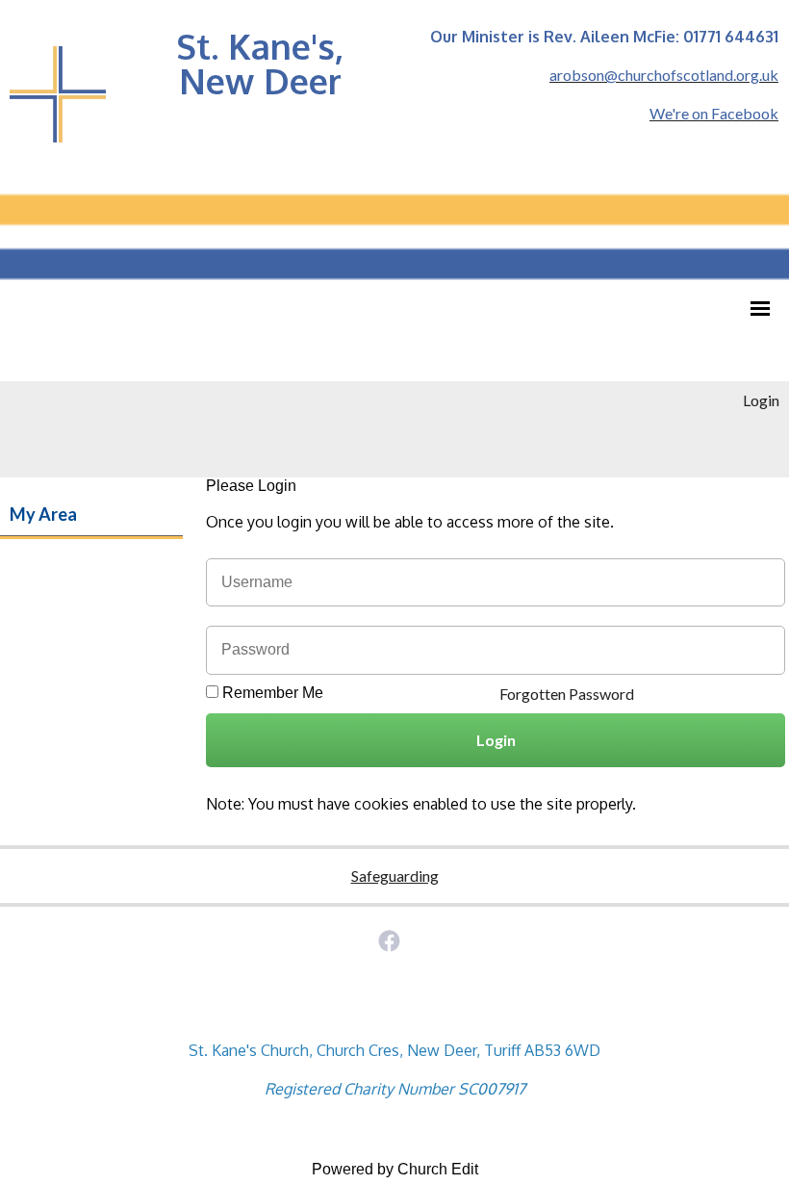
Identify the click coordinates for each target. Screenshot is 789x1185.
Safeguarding (395, 875)
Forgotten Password (566, 693)
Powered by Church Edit (395, 1169)
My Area (43, 514)
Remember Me (272, 692)
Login (761, 400)
